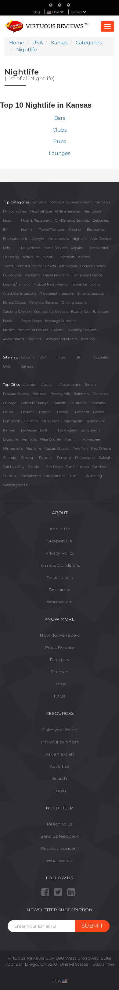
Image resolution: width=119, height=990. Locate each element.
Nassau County (57, 448)
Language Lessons (88, 275)
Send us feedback (60, 836)
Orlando (9, 457)
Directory (59, 659)
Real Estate (92, 211)
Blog (36, 12)
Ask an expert (59, 754)
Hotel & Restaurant (36, 220)
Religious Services (43, 302)
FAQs (59, 696)
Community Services (51, 312)
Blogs (59, 684)
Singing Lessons (90, 293)
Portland (64, 457)
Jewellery (88, 339)
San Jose (99, 467)
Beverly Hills (60, 394)
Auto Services (101, 239)
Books (8, 321)
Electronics (96, 229)
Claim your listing (59, 729)
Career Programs (56, 275)
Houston (31, 421)
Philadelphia (85, 457)
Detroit (62, 412)
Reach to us (59, 824)
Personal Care (41, 211)
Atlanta (29, 384)
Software (39, 202)
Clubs (59, 130)
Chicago (9, 403)
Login (59, 790)
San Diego (54, 467)
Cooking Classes (93, 266)
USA (43, 357)
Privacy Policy (59, 553)
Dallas (8, 412)
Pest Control (98, 248)
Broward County (16, 394)
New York (80, 448)
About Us (59, 528)
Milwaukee (91, 439)
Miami (69, 439)
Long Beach (90, 430)
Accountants (13, 339)
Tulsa (72, 476)
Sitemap (60, 671)
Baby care (101, 312)
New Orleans (101, 448)
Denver (27, 412)
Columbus (78, 403)
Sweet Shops (31, 321)
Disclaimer (60, 589)
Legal (7, 220)
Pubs (59, 141)
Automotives (59, 239)
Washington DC (16, 485)
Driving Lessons (74, 302)
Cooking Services (82, 330)
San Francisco (77, 467)
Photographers (15, 211)
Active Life (31, 257)
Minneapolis (13, 448)
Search (59, 778)
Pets (6, 248)
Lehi (43, 430)
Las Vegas (29, 430)
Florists (57, 330)
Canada (27, 366)
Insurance (78, 284)
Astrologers (68, 266)
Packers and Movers (61, 339)
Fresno (98, 412)
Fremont (82, 412)
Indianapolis (72, 421)
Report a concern (59, 848)
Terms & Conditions (59, 565)
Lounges (59, 153)
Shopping (11, 257)
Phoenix (45, 457)
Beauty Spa (80, 312)
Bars (59, 118)
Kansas (76, 12)
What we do (60, 860)
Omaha (27, 457)
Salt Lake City (13, 467)
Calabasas (100, 394)
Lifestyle (37, 239)
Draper (44, 412)
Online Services (67, 211)
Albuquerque (70, 384)
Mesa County (50, 439)
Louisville (10, 439)
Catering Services (17, 312)
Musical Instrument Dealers (25, 330)
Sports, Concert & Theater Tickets (29, 266)
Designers (101, 220)
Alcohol (75, 229)
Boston (90, 384)
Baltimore (81, 394)
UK (78, 357)
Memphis (29, 439)
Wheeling (94, 476)
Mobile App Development (71, 202)
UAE (6, 366)
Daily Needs (30, 248)
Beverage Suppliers (60, 321)
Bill (5, 229)
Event (47, 257)
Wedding (32, 275)
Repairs (77, 248)
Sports (95, 284)
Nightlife (79, 239)
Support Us (59, 541)
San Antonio (54, 476)
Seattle (33, 467)
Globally (27, 357)
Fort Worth (11, 421)
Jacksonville (95, 421)
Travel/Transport (52, 229)
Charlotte (59, 403)
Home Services (55, 248)
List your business (59, 742)
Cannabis (102, 202)
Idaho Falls (50, 421)
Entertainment (15, 239)
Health (26, 229)
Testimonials (60, 577)
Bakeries (34, 339)
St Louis (9, 476)
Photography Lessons (56, 293)
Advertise (59, 766)
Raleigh (105, 457)
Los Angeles (67, 430)
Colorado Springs (34, 403)
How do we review (60, 635)
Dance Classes (14, 302)
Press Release (60, 647)
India (61, 357)
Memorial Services (75, 257)
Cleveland (98, 403)
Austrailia (101, 357)
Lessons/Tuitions (16, 284)
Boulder (39, 394)
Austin (46, 384)
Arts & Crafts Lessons (19, 293)
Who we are (60, 601)
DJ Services (12, 275)
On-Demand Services (72, 220)
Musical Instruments (50, 284)
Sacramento (31, 476)
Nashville (33, 448)
